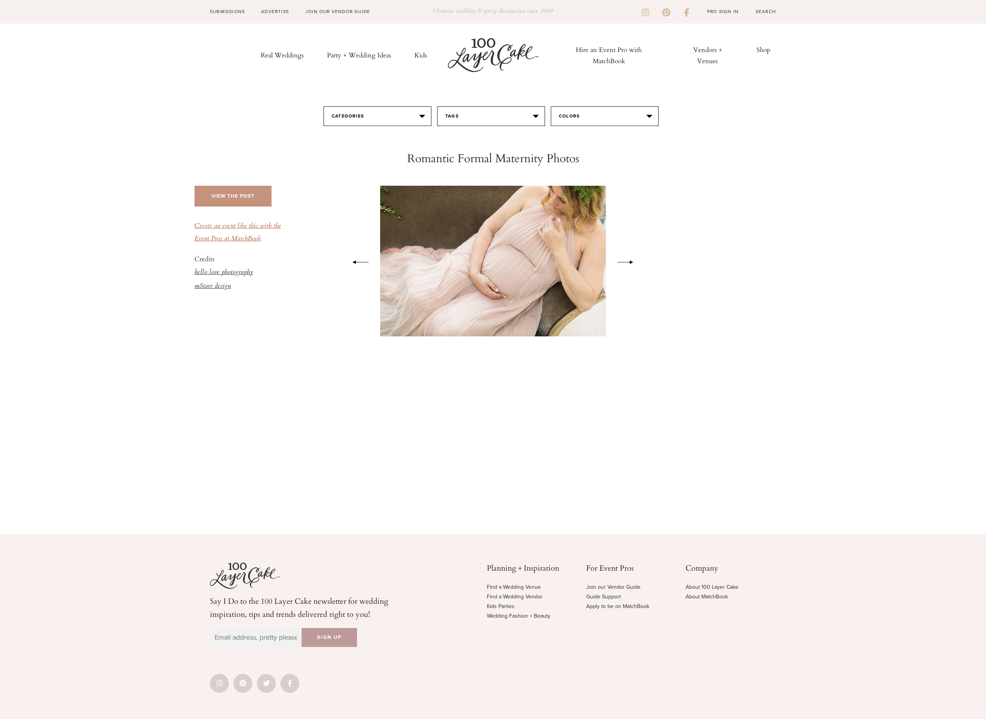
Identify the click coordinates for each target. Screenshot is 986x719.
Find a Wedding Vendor (515, 596)
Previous (357, 261)
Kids (420, 55)
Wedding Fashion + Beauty (518, 616)
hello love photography (224, 272)
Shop (763, 49)
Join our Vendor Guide (613, 587)
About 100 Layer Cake (712, 587)
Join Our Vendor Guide (337, 11)
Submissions (227, 11)
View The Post (233, 196)
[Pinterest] (666, 12)
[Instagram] (645, 12)
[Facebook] (686, 12)
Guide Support (603, 596)
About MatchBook (707, 596)
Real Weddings (282, 55)
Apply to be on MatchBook (617, 606)
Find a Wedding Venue (514, 587)
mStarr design (213, 286)
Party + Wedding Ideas (359, 55)
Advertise (275, 11)
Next (629, 261)
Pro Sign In (723, 11)
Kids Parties (501, 606)
